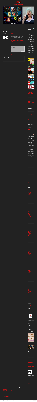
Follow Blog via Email (31, 123)
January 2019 (29, 229)
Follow (28, 129)
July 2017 (28, 248)
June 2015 (28, 274)
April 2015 (29, 276)
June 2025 (28, 196)
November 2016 (29, 256)
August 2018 (29, 234)
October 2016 (29, 257)
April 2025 (29, 198)
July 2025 (28, 195)
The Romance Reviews (5, 394)
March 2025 (29, 199)
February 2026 (29, 192)
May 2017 (28, 250)
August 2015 (29, 272)
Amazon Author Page (30, 92)
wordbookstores (13, 33)
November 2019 (29, 218)
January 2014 (29, 292)
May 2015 (28, 275)
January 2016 (29, 267)
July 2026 (28, 190)
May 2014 (28, 288)
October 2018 (29, 232)
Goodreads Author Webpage (31, 366)
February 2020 (29, 216)
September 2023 (29, 211)
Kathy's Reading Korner (30, 181)
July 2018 (28, 235)
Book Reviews (30, 315)
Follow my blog (31, 316)
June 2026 (28, 191)
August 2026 (29, 189)
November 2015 (29, 269)
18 (31, 114)
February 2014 (29, 291)
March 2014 (29, 290)
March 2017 (29, 252)
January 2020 (29, 217)
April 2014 (29, 289)
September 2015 (29, 271)
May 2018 (28, 237)
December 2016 (29, 255)
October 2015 (29, 270)
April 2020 (29, 214)
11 (31, 113)
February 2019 (29, 228)
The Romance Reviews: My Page (31, 99)
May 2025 (28, 197)
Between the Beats (18, 4)
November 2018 (29, 231)
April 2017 (29, 251)
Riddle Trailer (29, 96)
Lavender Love (29, 296)
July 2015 (28, 273)
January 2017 (29, 254)
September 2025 (29, 193)
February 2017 (29, 253)
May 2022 (28, 212)
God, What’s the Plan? (30, 297)
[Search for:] (31, 379)
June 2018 (28, 236)
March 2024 (29, 210)
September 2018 (29, 233)
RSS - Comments (29, 383)
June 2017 (28, 249)
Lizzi (28, 119)
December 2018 (29, 230)
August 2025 (29, 194)
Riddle (28, 95)
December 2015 (29, 268)
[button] (29, 59)
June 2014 (28, 287)
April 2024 (29, 209)
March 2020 (29, 215)
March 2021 (29, 213)
